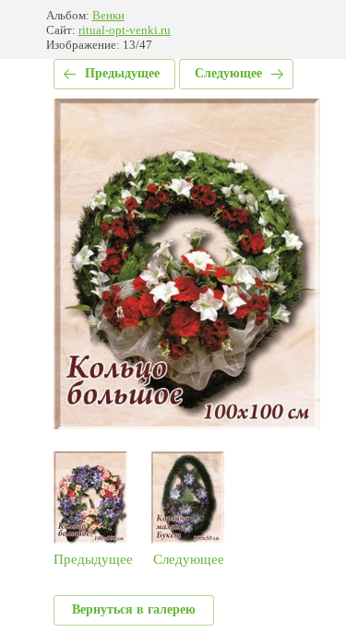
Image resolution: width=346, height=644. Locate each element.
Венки (108, 15)
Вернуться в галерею (134, 609)
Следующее (228, 73)
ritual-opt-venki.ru (124, 30)
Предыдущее (122, 73)
